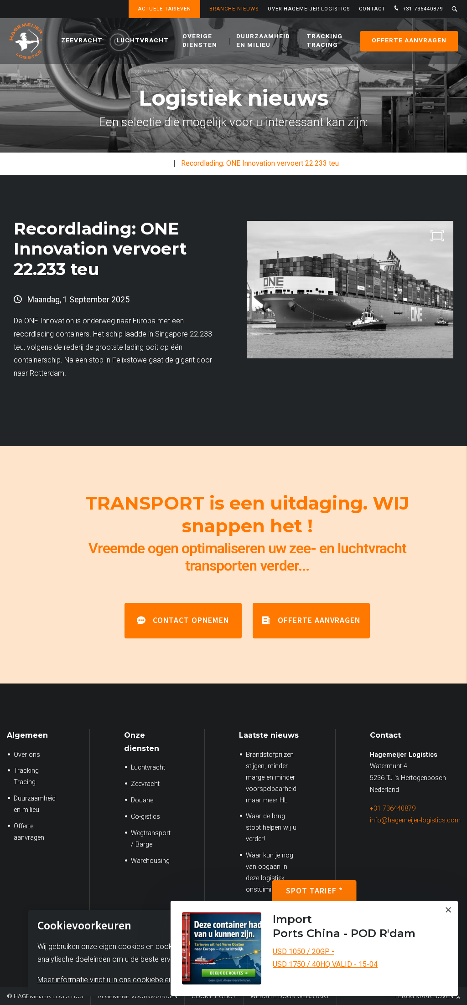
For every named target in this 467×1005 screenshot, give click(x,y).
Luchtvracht (142, 40)
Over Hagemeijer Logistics (309, 9)
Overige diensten (199, 41)
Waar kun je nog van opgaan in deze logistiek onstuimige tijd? (269, 872)
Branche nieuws (234, 9)
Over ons (27, 755)
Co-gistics (145, 817)
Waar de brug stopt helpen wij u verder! (271, 827)
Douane (142, 800)
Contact (372, 9)
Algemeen (27, 735)
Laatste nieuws (269, 735)
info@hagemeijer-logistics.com (415, 820)
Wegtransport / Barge (151, 838)
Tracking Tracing (324, 41)
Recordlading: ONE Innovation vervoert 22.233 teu (260, 163)
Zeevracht (82, 40)
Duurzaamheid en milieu (263, 41)
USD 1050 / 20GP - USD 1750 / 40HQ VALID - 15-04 (325, 958)
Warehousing (150, 861)
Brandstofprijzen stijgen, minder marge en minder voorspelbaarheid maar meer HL (271, 777)
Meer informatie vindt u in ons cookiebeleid (105, 979)
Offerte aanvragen (409, 40)
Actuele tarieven (164, 9)
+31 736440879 (422, 9)
